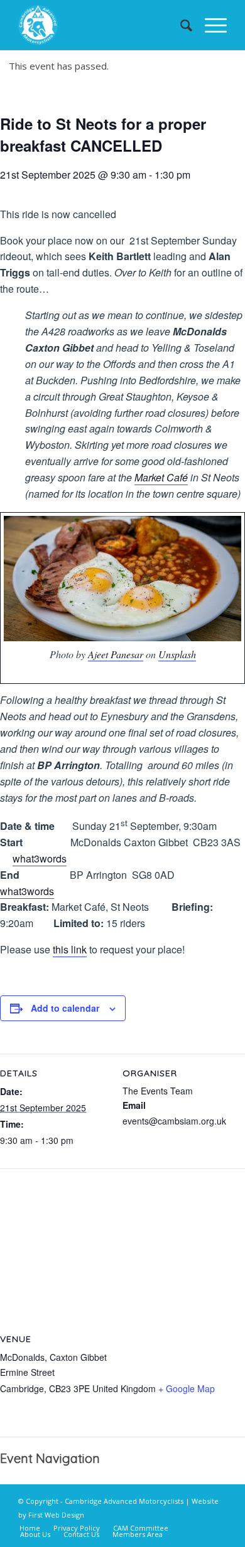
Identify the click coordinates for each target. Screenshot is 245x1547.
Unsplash (177, 654)
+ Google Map (186, 1388)
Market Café (161, 477)
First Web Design (56, 1514)
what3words (40, 858)
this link (70, 949)
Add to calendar (65, 1008)
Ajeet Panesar (115, 654)
